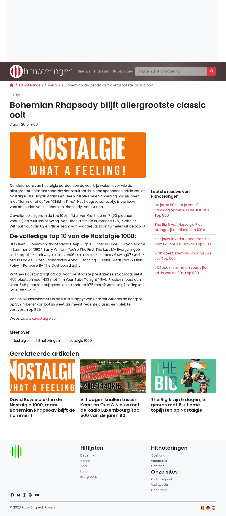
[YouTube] (37, 495)
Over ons (158, 455)
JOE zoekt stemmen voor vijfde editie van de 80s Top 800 (181, 270)
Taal (83, 466)
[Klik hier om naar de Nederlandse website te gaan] (213, 508)
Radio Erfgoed (32, 507)
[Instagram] (24, 495)
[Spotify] (30, 495)
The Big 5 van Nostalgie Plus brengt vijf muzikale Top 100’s (179, 227)
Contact (157, 466)
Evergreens (88, 476)
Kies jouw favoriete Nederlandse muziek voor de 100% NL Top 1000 (182, 241)
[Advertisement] (113, 31)
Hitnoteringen (31, 85)
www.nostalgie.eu (41, 318)
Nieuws (84, 71)
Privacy (50, 507)
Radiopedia (159, 484)
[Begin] (12, 85)
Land (84, 471)
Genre (85, 461)
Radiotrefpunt (161, 479)
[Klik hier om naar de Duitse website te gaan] (208, 508)
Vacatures (159, 461)
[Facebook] (12, 495)
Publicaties (123, 71)
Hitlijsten (101, 71)
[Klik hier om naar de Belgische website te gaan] (203, 508)
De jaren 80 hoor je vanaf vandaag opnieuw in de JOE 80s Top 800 (181, 210)
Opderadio (159, 490)
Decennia (87, 455)
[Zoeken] (211, 71)
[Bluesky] (18, 495)
